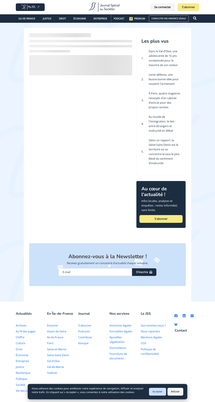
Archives (21, 325)
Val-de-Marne (55, 367)
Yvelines (52, 373)
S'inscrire (142, 272)
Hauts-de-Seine (56, 331)
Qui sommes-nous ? (153, 325)
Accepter (157, 391)
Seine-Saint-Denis (58, 355)
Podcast (119, 18)
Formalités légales (121, 331)
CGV (143, 343)
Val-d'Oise (53, 361)
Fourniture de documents (118, 356)
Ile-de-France (26, 18)
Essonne (52, 325)
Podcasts (84, 331)
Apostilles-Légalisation (117, 339)
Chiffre (20, 337)
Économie (79, 18)
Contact (181, 331)
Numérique (23, 373)
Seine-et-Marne (56, 349)
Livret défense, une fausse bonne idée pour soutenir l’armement (164, 79)
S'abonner (188, 7)
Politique (21, 379)
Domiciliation (118, 348)
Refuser (175, 391)
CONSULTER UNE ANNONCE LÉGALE (169, 18)
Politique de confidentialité (150, 351)
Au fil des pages (25, 331)
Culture (20, 343)
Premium (139, 18)
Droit (62, 18)
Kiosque (83, 343)
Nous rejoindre (150, 331)
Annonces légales (121, 325)
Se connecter (162, 7)
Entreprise (100, 18)
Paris (50, 343)
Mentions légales (151, 337)
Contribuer (85, 337)
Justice (47, 18)
